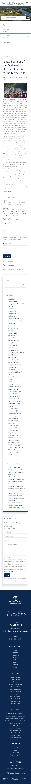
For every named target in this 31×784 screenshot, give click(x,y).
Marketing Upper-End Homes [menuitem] (15, 716)
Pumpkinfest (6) (13, 411)
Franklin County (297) (14, 355)
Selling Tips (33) (13, 425)
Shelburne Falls (20, 202)
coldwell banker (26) (14, 328)
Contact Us (15, 752)
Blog (15, 750)
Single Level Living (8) (14, 433)
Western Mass (7, 215)
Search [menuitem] (15, 652)
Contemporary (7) (13, 340)
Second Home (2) (13, 421)
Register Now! (7, 192)
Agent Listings (7, 44)
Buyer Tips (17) (12, 323)
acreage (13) (11, 299)
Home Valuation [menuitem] (15, 728)
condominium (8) (13, 338)
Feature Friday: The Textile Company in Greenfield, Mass (16, 497)
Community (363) (13, 335)
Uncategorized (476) (14, 440)
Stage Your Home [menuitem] (15, 730)
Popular (5, 25)
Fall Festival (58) (13, 345)
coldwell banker (13, 211)
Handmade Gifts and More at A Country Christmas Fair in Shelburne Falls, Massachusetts (16, 505)
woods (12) (11, 455)
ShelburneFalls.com (8, 169)
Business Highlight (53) (15, 318)
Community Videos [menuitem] (15, 694)
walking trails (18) (13, 442)
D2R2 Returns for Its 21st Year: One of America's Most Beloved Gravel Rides (16, 472)
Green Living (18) (13, 360)
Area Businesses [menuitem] (15, 689)
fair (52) (10, 343)
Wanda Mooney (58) (14, 445)
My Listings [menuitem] (15, 655)
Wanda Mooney (8, 77)
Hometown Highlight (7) (15, 372)
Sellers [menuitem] (15, 660)
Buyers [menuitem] (15, 657)
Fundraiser (11, 202)
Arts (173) (11, 309)
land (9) (10, 379)
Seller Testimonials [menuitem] (15, 737)
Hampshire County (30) (15, 365)
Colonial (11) (11, 331)
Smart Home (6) (13, 435)
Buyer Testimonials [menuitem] (15, 701)
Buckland (11, 204)
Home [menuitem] (15, 650)
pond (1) (10, 406)
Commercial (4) (12, 333)
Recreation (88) (12, 416)
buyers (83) (11, 326)
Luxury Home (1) (13, 389)
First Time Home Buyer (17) (16, 352)
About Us (15, 748)
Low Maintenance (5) (14, 386)
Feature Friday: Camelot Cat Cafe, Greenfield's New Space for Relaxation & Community (16, 488)
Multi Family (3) (13, 396)
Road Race (11, 197)
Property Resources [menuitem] (15, 684)
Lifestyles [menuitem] (16, 664)
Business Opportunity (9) (15, 321)
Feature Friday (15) (13, 350)
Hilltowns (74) (12, 367)
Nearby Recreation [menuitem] (15, 691)
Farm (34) (11, 348)
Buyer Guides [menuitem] (15, 677)
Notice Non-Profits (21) (15, 401)
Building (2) (11, 316)
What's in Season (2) (14, 452)
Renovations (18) (13, 418)
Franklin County (13, 213)
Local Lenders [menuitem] (15, 679)
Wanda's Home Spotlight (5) (16, 447)
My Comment (7, 244)
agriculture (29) (12, 301)
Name (4, 223)
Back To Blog (6, 56)
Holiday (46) (11, 369)
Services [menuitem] (15, 662)
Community (6, 209)
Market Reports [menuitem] (15, 699)
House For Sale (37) (13, 374)
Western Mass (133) (13, 450)
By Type (5, 37)
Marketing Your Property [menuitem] (15, 713)
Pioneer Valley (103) (14, 404)
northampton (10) (13, 399)
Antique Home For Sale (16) (16, 304)
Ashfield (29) (12, 311)
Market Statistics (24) (14, 391)
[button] (28, 17)
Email (4, 231)
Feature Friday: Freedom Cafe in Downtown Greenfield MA (16, 480)
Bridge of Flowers (13, 200)
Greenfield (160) (13, 362)
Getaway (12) (12, 357)
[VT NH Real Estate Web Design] (15, 773)
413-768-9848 (8, 526)
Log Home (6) (12, 384)
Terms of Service (7, 261)
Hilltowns (22, 213)
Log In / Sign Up (15, 755)
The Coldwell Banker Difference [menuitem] (15, 718)
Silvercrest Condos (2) (14, 430)
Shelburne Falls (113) (14, 428)
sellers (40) (11, 423)
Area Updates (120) (13, 306)
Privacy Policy (24, 260)
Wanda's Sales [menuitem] (15, 703)
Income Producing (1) (14, 377)
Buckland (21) (12, 314)
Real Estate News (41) (14, 413)
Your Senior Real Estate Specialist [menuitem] (15, 721)
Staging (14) (11, 438)
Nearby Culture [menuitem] (15, 687)
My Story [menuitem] (15, 667)
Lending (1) (11, 382)
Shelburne (17, 204)
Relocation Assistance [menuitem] (15, 696)
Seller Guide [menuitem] (15, 725)
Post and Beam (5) (13, 408)
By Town (5, 31)
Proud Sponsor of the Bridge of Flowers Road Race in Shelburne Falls (14, 67)
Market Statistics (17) (14, 394)
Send (7, 575)
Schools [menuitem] (15, 682)
